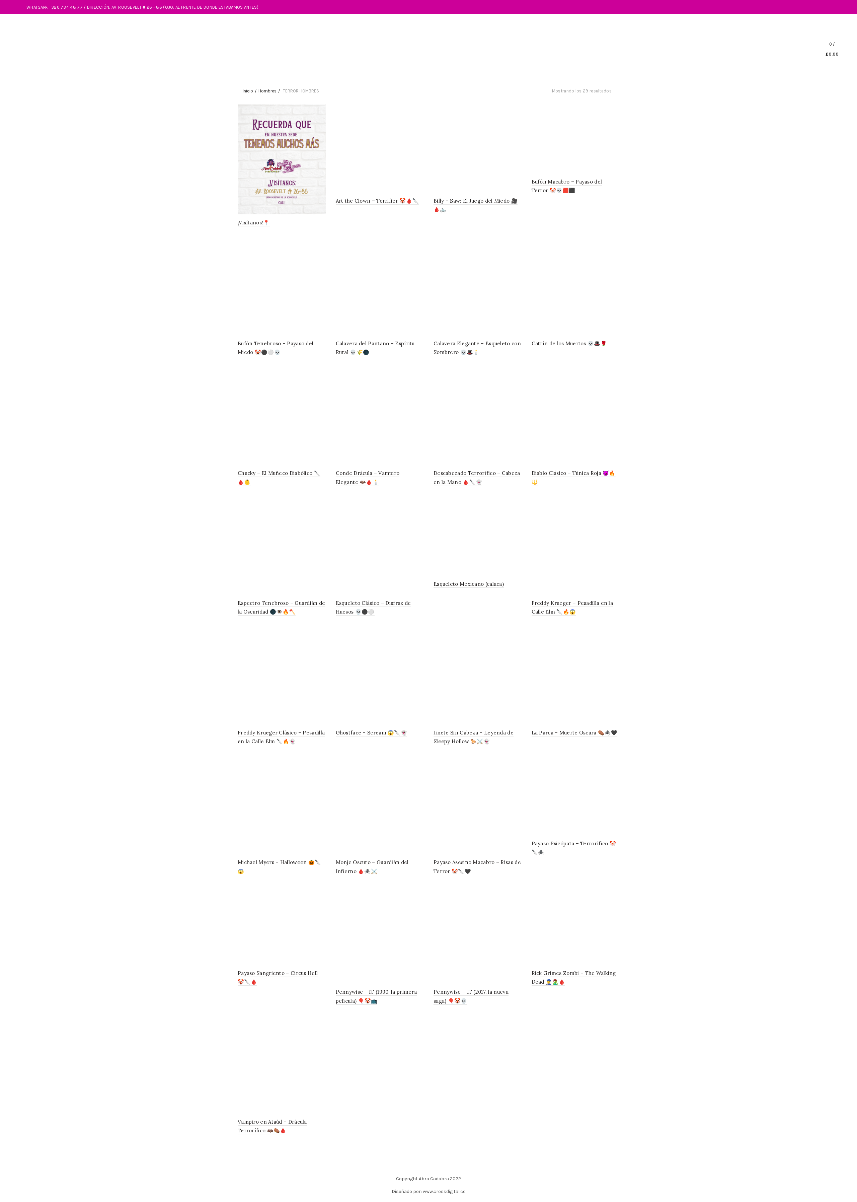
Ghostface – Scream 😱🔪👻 (371, 732)
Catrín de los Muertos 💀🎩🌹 (569, 343)
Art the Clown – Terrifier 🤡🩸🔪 (377, 201)
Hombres (267, 90)
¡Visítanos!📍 (254, 222)
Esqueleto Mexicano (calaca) (469, 584)
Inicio (248, 90)
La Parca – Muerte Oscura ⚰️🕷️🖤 (574, 732)
